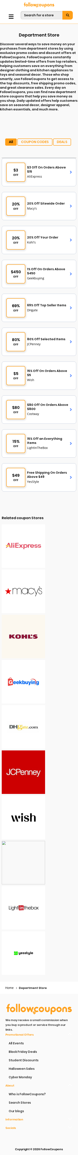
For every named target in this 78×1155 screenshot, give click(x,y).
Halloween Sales (22, 1069)
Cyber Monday (20, 1077)
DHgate (32, 310)
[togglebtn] (11, 16)
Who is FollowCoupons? (27, 1094)
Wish (30, 380)
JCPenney (34, 344)
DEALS (62, 141)
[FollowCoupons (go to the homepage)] (39, 4)
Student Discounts (24, 1060)
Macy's (32, 208)
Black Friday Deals (23, 1052)
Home (9, 988)
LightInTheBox (37, 448)
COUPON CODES (35, 141)
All (11, 141)
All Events (16, 1043)
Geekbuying (35, 278)
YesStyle (33, 482)
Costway (33, 414)
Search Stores (20, 1102)
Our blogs (16, 1111)
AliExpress (34, 176)
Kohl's (31, 242)
